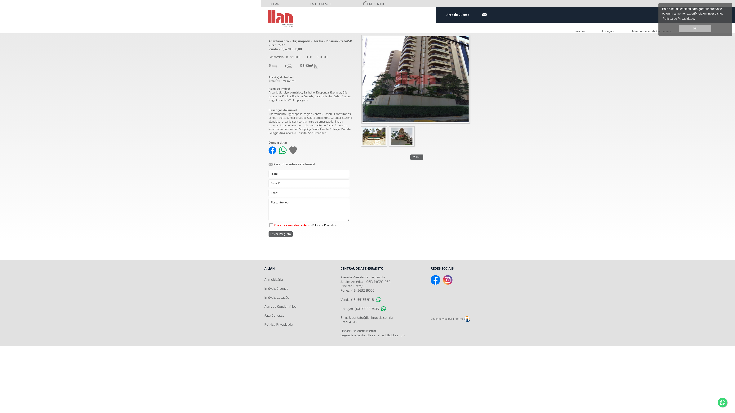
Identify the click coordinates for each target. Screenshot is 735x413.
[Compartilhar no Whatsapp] (284, 150)
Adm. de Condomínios (280, 306)
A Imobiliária (273, 279)
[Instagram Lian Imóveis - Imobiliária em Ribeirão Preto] (448, 280)
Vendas (579, 31)
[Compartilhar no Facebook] (272, 150)
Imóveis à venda (276, 288)
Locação (608, 31)
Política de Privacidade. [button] (679, 18)
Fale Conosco (274, 315)
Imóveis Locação (276, 297)
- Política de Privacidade (324, 225)
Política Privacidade (278, 324)
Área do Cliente (457, 15)
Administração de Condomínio (651, 31)
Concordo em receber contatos (292, 225)
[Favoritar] (294, 150)
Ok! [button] (695, 28)
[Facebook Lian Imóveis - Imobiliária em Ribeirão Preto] (436, 280)
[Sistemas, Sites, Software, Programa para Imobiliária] (468, 319)
